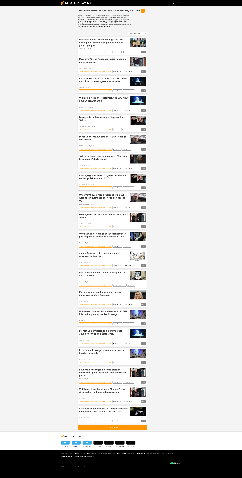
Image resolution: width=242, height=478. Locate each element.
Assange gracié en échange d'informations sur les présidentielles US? (102, 177)
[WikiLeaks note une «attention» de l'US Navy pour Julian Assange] (138, 100)
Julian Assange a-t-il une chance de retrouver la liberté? (99, 254)
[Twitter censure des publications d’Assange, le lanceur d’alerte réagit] (138, 159)
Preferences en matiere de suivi (84, 456)
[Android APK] (175, 463)
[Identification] (169, 3)
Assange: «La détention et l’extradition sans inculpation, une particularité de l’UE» (103, 410)
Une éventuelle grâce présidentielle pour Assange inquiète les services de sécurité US (102, 197)
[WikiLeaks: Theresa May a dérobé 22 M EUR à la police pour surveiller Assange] (138, 314)
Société (115, 129)
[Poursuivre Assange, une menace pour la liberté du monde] (138, 353)
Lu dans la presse (117, 285)
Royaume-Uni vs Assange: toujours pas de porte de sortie (102, 60)
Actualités (115, 71)
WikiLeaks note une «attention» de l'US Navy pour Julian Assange (103, 99)
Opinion (127, 52)
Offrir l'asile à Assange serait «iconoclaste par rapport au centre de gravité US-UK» (102, 235)
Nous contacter (91, 454)
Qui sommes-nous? (66, 454)
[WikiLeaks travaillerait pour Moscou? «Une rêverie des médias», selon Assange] (138, 392)
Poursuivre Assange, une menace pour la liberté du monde (102, 352)
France (125, 246)
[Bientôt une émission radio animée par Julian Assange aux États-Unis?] (138, 333)
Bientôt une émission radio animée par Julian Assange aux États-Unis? (100, 332)
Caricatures (116, 265)
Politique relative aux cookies (126, 454)
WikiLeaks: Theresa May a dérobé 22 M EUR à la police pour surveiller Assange (103, 313)
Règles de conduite (167, 454)
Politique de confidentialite (107, 454)
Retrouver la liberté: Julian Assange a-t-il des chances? (102, 274)
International (116, 52)
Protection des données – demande (148, 454)
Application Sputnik (66, 456)
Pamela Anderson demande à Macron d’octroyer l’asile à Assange (100, 293)
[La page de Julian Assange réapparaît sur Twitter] (138, 120)
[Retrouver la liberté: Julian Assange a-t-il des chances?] (138, 275)
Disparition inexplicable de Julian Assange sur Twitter (102, 138)
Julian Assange (128, 265)
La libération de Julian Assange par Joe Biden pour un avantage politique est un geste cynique (101, 42)
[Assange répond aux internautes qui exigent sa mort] (138, 217)
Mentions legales (80, 454)
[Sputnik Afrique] (71, 5)
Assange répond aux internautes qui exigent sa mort (103, 216)
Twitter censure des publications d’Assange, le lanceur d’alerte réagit (103, 157)
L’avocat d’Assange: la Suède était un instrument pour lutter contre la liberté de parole (102, 372)
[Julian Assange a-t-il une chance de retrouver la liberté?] (138, 256)
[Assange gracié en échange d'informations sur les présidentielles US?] (138, 178)
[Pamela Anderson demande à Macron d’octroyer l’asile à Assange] (138, 294)
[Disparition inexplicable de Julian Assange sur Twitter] (138, 139)
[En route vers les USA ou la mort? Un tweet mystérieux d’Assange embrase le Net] (138, 81)
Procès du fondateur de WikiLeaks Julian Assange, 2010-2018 (109, 10)
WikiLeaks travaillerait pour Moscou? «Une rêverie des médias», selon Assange (102, 390)
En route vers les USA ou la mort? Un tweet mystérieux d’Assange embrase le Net (103, 80)
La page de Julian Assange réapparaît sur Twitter (102, 119)
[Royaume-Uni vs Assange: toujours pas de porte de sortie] (138, 61)
